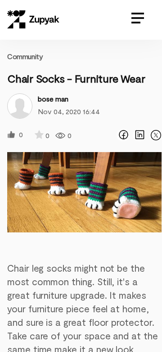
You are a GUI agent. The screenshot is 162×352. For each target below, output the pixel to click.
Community (25, 56)
